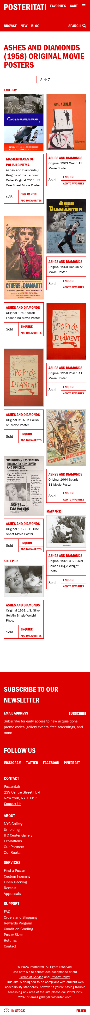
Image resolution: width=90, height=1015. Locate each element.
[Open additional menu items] (83, 6)
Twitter (32, 762)
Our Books (12, 852)
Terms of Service (31, 977)
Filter (81, 1010)
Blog (35, 25)
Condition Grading (18, 928)
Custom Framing (17, 876)
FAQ (7, 911)
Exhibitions (13, 840)
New (24, 25)
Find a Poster (14, 870)
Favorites (58, 5)
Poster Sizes (13, 934)
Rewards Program (18, 923)
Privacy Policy (60, 977)
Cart (74, 5)
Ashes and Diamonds (65, 157)
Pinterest (72, 762)
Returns (10, 940)
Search (74, 25)
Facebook (51, 762)
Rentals (10, 887)
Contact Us (12, 803)
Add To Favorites (31, 200)
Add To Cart (29, 193)
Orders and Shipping (20, 917)
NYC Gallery (13, 823)
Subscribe (77, 713)
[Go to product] (24, 122)
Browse (10, 25)
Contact (10, 946)
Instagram (12, 762)
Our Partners (14, 846)
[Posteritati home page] (25, 7)
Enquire (69, 177)
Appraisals (12, 893)
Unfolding (12, 829)
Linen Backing (15, 882)
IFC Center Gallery (18, 835)
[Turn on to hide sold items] (6, 1010)
